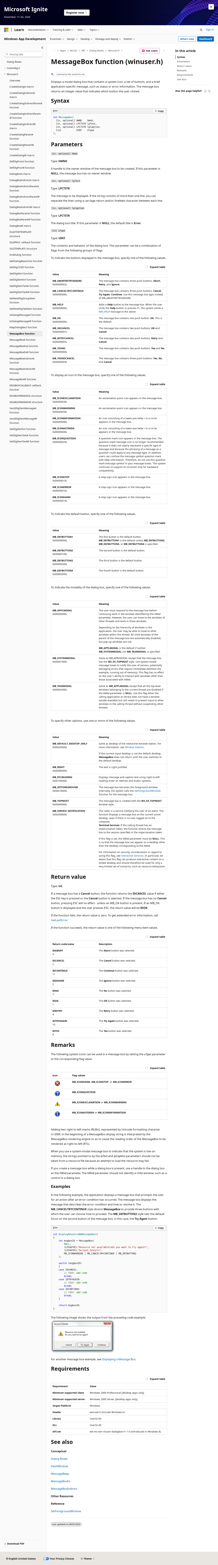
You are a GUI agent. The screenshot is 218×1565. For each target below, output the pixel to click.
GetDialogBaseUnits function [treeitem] (26, 261)
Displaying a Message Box (118, 1359)
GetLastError (59, 920)
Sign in (210, 29)
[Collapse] (42, 47)
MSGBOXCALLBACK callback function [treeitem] (25, 387)
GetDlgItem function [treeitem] (21, 273)
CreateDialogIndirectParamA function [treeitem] (26, 105)
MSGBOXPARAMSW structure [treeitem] (26, 402)
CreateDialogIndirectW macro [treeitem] (23, 126)
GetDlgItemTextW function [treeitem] (25, 292)
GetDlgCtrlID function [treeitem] (22, 267)
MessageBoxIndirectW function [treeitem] (22, 371)
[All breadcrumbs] (54, 50)
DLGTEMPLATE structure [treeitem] (23, 248)
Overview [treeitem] (15, 80)
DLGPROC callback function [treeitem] (25, 242)
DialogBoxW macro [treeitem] (20, 225)
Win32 (73, 50)
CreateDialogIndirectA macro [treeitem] (22, 95)
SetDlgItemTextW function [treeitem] (24, 441)
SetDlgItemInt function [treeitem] (23, 429)
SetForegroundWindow (147, 790)
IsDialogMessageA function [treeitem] (25, 314)
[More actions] (164, 50)
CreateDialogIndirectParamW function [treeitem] (25, 116)
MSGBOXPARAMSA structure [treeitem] (26, 395)
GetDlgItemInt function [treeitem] (23, 279)
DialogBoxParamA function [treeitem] (25, 213)
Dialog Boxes (96, 50)
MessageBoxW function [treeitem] (23, 379)
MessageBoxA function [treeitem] (23, 339)
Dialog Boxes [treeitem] (14, 61)
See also (181, 79)
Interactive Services (132, 855)
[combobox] (23, 54)
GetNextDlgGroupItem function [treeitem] (22, 300)
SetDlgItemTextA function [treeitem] (24, 435)
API (83, 50)
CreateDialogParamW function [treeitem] (22, 147)
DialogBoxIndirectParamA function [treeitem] (24, 188)
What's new (187, 39)
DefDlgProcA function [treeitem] (22, 161)
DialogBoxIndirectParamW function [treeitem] (25, 199)
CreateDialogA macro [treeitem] (22, 86)
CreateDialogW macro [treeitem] (22, 155)
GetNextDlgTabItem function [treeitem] (26, 308)
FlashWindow (59, 1466)
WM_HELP (104, 311)
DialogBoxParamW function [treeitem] (25, 219)
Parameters (183, 61)
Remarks (182, 70)
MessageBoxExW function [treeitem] (24, 352)
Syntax (181, 57)
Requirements (185, 74)
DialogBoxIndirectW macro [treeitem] (25, 207)
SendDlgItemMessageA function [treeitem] (23, 410)
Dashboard (205, 39)
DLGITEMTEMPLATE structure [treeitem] (21, 234)
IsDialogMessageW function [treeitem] (26, 321)
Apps (63, 50)
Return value (184, 66)
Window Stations (134, 747)
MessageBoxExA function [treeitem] (24, 346)
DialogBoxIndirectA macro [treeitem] (24, 180)
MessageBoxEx (60, 1481)
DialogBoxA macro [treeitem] (20, 173)
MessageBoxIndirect (64, 1489)
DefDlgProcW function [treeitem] (22, 167)
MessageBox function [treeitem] (22, 333)
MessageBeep (60, 1474)
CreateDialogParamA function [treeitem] (21, 136)
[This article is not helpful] (209, 91)
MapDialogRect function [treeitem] (23, 327)
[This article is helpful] (205, 91)
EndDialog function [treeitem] (21, 254)
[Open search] (201, 30)
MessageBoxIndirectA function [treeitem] (22, 360)
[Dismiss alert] (211, 7)
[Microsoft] (6, 30)
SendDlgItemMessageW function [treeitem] (23, 420)
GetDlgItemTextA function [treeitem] (24, 286)
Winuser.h (114, 50)
